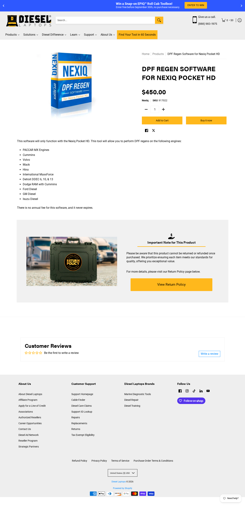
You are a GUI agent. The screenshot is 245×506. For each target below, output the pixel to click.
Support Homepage (82, 394)
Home (145, 54)
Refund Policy (79, 460)
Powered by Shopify (122, 488)
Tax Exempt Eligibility (83, 435)
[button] (146, 131)
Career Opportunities (30, 423)
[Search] (159, 20)
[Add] (163, 109)
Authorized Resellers (29, 417)
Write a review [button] (209, 353)
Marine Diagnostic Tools (137, 394)
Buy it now (206, 120)
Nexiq (145, 100)
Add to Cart (162, 120)
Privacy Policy (99, 460)
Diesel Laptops (119, 481)
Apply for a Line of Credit (32, 405)
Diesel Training (132, 405)
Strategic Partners (28, 446)
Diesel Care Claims (81, 405)
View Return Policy (171, 284)
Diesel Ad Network (28, 435)
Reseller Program (27, 440)
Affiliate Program (27, 399)
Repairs (75, 417)
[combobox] (105, 20)
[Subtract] (146, 109)
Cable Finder (78, 399)
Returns (75, 429)
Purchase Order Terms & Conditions (153, 460)
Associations (25, 411)
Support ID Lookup (81, 411)
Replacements (79, 423)
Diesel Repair (131, 399)
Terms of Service (120, 460)
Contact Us (24, 429)
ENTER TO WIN (157, 5)
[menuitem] (227, 20)
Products (158, 54)
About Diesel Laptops (30, 394)
